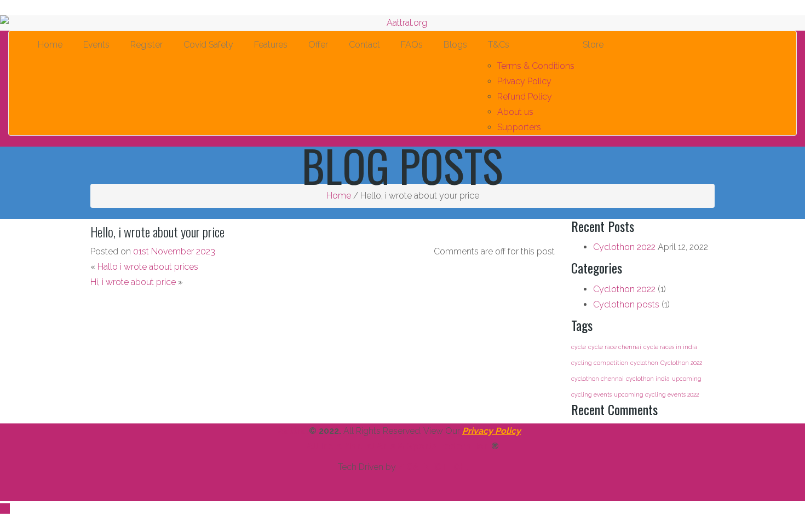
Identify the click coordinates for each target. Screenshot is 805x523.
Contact (362, 44)
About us (515, 112)
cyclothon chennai (597, 378)
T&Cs (496, 44)
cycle (578, 347)
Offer (316, 44)
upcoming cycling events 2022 (656, 394)
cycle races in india (670, 347)
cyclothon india (648, 378)
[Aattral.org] (402, 23)
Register (144, 44)
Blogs (453, 44)
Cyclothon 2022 (624, 247)
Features (269, 44)
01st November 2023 (174, 251)
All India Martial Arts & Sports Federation (398, 446)
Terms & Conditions (535, 66)
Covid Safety (206, 44)
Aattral (293, 431)
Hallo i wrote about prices (147, 267)
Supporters (519, 127)
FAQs (409, 44)
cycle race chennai (614, 347)
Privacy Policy (524, 81)
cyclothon (644, 362)
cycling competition (599, 362)
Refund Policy (524, 96)
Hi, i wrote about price (133, 282)
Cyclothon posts (626, 304)
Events (94, 44)
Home (47, 44)
